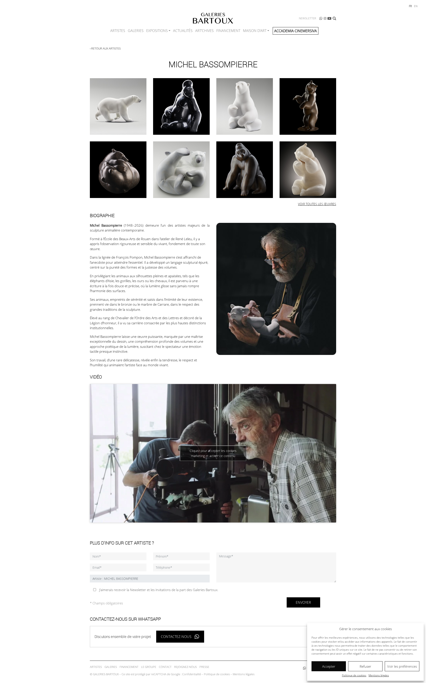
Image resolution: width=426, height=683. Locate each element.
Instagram (325, 18)
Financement (228, 30)
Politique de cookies (354, 675)
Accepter (328, 666)
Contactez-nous (176, 636)
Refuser (365, 666)
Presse (204, 667)
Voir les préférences (402, 666)
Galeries (136, 30)
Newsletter (307, 18)
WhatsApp (321, 18)
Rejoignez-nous (185, 667)
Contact (165, 667)
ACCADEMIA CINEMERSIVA (295, 30)
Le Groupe (148, 667)
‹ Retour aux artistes (105, 48)
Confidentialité (191, 674)
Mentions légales (379, 675)
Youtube (329, 18)
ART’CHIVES (204, 30)
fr (410, 6)
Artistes (117, 30)
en (416, 6)
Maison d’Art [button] (254, 30)
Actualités (183, 30)
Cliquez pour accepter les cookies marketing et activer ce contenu (213, 453)
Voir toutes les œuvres (317, 204)
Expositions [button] (157, 30)
